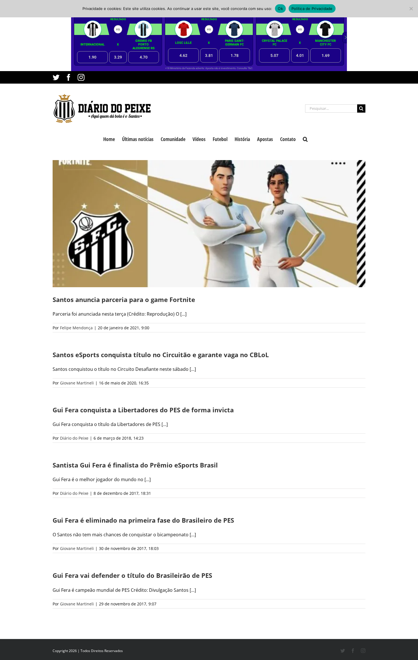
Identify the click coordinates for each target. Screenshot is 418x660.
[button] (305, 138)
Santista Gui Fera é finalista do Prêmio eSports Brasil (135, 465)
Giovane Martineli (77, 383)
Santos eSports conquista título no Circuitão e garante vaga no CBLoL (161, 354)
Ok (280, 8)
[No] (411, 8)
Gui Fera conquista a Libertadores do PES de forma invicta (143, 409)
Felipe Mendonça (76, 327)
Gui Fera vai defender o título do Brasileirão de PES (132, 575)
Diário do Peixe (74, 438)
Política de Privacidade (312, 8)
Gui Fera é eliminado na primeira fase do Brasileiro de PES (143, 520)
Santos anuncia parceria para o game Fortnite (124, 299)
